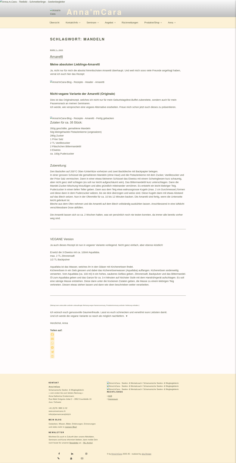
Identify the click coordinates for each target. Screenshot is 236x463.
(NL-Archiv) (88, 443)
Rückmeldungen (130, 22)
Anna (170, 22)
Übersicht (54, 22)
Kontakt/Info (72, 22)
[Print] (118, 356)
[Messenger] (118, 347)
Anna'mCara (95, 11)
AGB (110, 396)
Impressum (113, 399)
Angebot (109, 22)
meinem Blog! (71, 427)
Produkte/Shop (151, 22)
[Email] (118, 339)
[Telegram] (118, 352)
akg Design (146, 454)
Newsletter (74, 443)
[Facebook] (118, 334)
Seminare (91, 22)
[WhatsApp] (118, 343)
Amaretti (56, 56)
